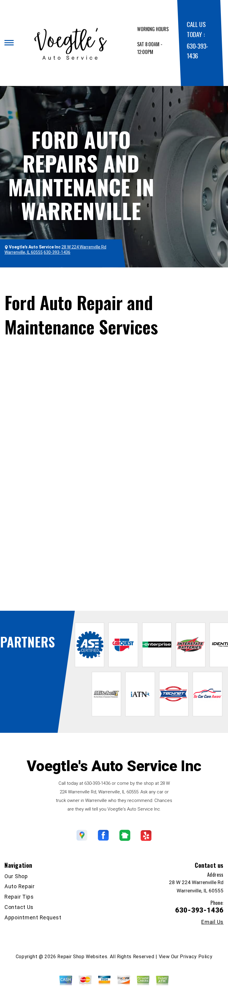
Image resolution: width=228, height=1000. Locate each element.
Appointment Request (32, 917)
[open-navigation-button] (9, 42)
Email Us (212, 922)
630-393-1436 (139, 538)
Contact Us (19, 907)
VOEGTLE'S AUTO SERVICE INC (42, 278)
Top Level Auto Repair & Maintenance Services (129, 278)
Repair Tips (19, 897)
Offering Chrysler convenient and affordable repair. (57, 591)
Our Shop (16, 876)
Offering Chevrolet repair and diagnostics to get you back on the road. (77, 584)
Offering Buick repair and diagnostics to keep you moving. (64, 576)
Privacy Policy (196, 956)
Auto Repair (19, 886)
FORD (55, 286)
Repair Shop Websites (82, 956)
